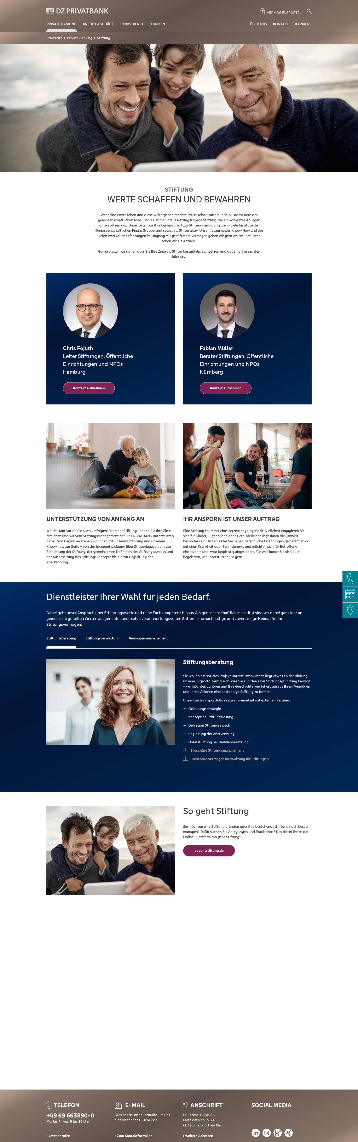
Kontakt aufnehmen (89, 388)
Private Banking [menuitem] (61, 24)
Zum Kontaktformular (134, 1135)
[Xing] (288, 1133)
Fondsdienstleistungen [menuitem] (142, 24)
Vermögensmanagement (148, 638)
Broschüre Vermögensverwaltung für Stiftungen (229, 759)
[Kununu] (277, 1133)
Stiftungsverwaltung (103, 638)
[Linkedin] (256, 1133)
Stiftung (103, 38)
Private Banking (79, 38)
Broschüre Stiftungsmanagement (217, 750)
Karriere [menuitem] (303, 24)
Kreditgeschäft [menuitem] (98, 24)
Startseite (54, 38)
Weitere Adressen (199, 1135)
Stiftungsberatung (61, 638)
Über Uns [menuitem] (258, 24)
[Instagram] (266, 1133)
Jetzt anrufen (59, 1135)
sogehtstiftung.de (209, 850)
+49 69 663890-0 (70, 1115)
